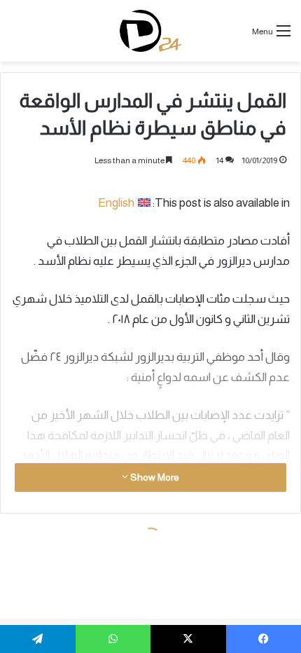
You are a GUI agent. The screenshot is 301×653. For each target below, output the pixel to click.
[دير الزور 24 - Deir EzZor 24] (151, 31)
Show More (153, 477)
